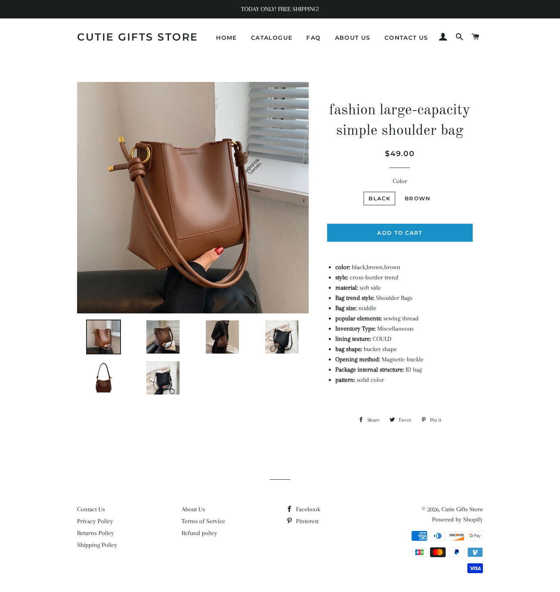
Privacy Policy (95, 521)
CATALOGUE (272, 37)
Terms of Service (203, 521)
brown (418, 198)
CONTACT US (406, 37)
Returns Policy (95, 533)
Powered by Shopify (457, 519)
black (379, 198)
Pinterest (306, 521)
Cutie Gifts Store (137, 37)
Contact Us (91, 509)
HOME (226, 37)
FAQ (313, 37)
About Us (193, 509)
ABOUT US (353, 37)
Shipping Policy (97, 545)
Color (400, 181)
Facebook (307, 509)
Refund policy (199, 533)
